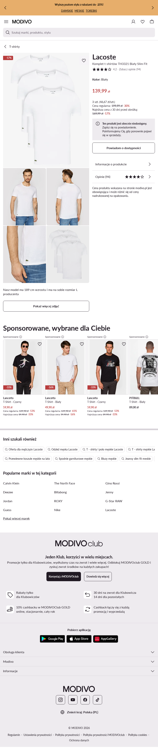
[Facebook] (85, 699)
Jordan (7, 501)
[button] (46, 110)
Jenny (109, 492)
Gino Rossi (112, 483)
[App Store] (79, 639)
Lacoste (104, 57)
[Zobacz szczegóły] (149, 164)
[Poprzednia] (5, 7)
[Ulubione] (142, 21)
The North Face (64, 483)
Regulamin (14, 734)
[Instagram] (60, 699)
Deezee (8, 492)
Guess (7, 510)
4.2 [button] (116, 69)
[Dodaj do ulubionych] (84, 60)
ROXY (58, 501)
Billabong (60, 492)
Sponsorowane (10, 336)
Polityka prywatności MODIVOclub (104, 734)
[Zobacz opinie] (149, 176)
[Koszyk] (151, 21)
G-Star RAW (113, 501)
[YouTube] (72, 699)
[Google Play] (52, 639)
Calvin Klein (11, 483)
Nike (57, 510)
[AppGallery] (105, 639)
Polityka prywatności (67, 734)
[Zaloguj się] (133, 21)
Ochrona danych (79, 740)
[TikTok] (97, 699)
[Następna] (152, 7)
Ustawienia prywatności (38, 734)
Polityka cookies (137, 734)
